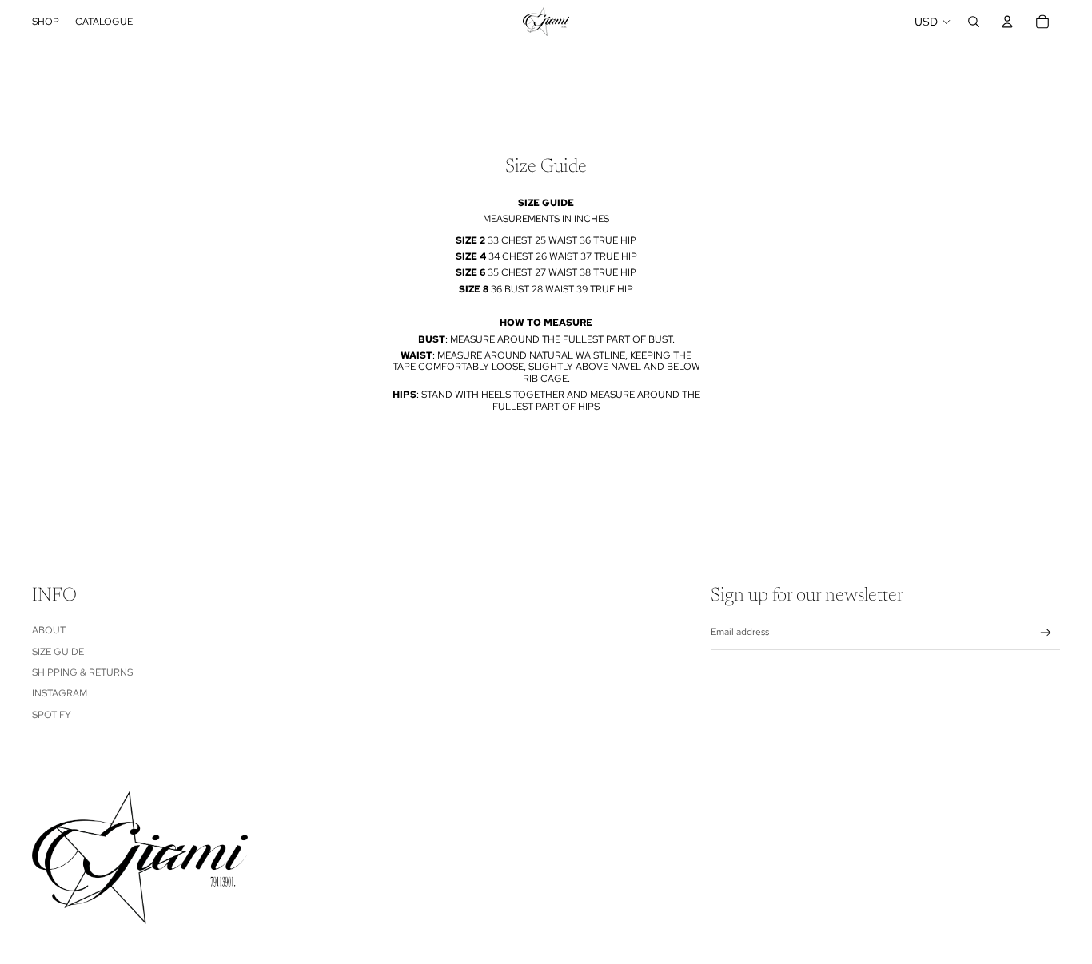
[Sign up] (1046, 633)
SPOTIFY (51, 714)
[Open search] (973, 21)
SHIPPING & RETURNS (82, 672)
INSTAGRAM (59, 693)
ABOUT (49, 630)
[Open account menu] (1007, 21)
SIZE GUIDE (58, 651)
